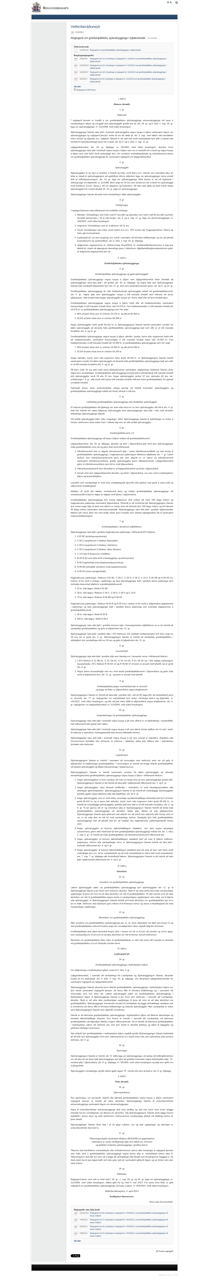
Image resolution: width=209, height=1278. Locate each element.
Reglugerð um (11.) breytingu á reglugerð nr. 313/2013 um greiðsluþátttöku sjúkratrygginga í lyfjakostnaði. (128, 66)
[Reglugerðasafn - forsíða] (49, 7)
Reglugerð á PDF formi (86, 90)
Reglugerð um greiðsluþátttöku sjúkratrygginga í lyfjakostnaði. (115, 50)
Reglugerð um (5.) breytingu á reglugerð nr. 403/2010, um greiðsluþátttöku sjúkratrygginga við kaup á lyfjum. (129, 1234)
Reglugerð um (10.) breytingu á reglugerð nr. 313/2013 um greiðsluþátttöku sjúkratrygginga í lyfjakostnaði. (128, 73)
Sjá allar (77, 87)
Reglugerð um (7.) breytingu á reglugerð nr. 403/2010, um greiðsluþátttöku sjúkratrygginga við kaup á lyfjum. (129, 1221)
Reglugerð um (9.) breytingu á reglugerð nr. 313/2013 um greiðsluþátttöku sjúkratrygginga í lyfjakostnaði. (127, 80)
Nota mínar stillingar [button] (176, 2)
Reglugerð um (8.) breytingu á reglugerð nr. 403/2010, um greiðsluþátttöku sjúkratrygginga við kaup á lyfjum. (129, 1214)
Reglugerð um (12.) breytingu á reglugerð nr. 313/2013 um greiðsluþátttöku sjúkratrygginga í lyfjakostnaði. (128, 60)
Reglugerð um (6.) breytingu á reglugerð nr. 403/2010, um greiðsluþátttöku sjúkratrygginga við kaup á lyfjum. (129, 1227)
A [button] (168, 2)
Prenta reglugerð (166, 1251)
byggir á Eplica (167, 1274)
